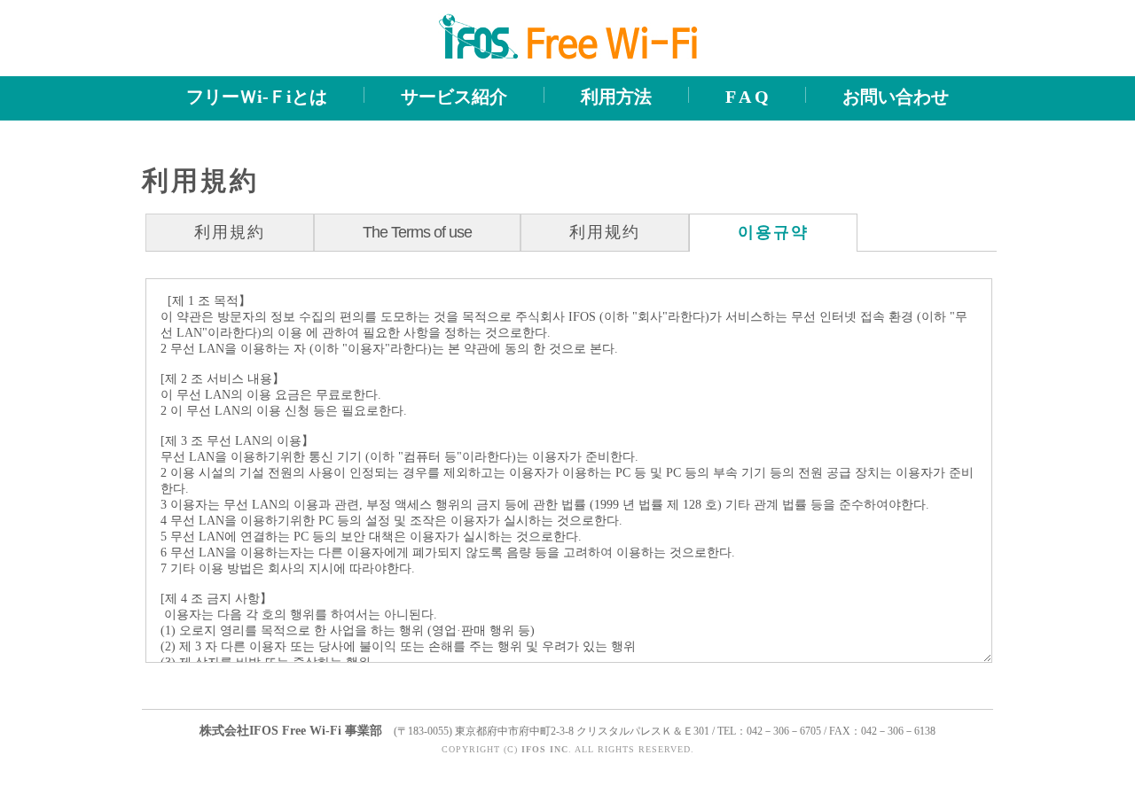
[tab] (229, 232)
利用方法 (616, 96)
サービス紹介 (454, 96)
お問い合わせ (895, 96)
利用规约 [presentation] (604, 232)
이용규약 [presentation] (773, 232)
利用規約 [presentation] (229, 232)
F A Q (747, 96)
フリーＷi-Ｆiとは (256, 96)
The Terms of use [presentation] (417, 232)
